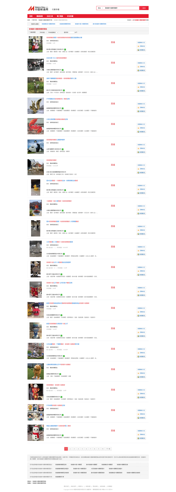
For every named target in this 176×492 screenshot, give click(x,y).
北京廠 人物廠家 (59, 242)
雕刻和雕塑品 (53, 61)
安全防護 (70, 16)
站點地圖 (88, 486)
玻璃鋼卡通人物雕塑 (76, 464)
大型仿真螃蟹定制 (57, 119)
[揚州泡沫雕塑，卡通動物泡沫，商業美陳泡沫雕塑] (35, 187)
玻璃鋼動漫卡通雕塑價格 (48, 24)
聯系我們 (73, 486)
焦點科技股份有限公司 (80, 489)
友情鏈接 (109, 486)
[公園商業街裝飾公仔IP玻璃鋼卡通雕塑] (36, 371)
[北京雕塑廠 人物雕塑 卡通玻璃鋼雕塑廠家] (36, 249)
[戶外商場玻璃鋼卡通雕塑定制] (36, 412)
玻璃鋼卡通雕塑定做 (122, 464)
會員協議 (102, 486)
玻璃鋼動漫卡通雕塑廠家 (115, 473)
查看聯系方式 (141, 42)
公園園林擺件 (55, 140)
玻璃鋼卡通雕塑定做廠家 (133, 473)
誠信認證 (33, 32)
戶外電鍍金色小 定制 (58, 99)
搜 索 (144, 8)
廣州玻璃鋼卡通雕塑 (91, 464)
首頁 (30, 16)
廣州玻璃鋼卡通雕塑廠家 (97, 473)
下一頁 (108, 449)
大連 (59, 201)
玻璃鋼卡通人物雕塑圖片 (80, 469)
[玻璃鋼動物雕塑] (36, 167)
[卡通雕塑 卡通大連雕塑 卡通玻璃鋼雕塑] (36, 208)
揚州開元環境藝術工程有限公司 (55, 49)
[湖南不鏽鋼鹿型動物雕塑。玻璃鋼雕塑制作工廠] (36, 85)
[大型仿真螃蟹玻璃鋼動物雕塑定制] (36, 126)
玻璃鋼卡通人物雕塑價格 (81, 24)
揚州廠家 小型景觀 (62, 221)
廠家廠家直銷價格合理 (64, 37)
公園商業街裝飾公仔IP (58, 364)
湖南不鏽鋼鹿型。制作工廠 (61, 78)
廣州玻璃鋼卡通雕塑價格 (99, 24)
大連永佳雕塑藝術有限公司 (53, 70)
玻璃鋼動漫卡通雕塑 (107, 464)
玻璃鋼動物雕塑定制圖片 (62, 469)
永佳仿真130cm (56, 58)
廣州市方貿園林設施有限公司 (54, 90)
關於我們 (66, 486)
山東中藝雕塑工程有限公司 (53, 149)
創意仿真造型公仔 (57, 324)
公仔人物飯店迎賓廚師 (58, 262)
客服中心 (80, 486)
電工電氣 (60, 16)
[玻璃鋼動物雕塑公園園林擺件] (36, 146)
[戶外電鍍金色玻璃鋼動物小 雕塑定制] (36, 105)
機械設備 (40, 16)
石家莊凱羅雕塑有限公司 (53, 315)
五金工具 (50, 16)
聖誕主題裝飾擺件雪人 (58, 426)
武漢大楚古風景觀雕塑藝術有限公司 (56, 172)
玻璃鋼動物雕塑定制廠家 (62, 473)
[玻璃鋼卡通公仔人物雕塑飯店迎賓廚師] (36, 269)
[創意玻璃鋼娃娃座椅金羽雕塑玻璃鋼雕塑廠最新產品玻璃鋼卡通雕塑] (36, 310)
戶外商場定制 (55, 405)
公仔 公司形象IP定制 (59, 283)
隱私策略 (95, 486)
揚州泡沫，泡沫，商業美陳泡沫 (62, 180)
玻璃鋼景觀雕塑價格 (65, 24)
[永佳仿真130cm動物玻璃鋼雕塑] (36, 65)
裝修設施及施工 (54, 41)
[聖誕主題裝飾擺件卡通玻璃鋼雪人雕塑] (36, 432)
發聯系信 (142, 46)
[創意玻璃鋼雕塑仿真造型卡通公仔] (36, 330)
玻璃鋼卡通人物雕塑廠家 (80, 473)
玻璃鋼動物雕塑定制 (60, 464)
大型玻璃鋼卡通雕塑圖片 (97, 469)
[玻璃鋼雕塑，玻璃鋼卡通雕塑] (36, 392)
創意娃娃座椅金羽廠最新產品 (67, 303)
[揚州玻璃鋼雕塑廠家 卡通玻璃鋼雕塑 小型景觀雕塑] (35, 228)
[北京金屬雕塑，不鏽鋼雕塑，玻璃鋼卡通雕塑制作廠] (36, 351)
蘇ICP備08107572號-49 (105, 489)
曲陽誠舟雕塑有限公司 (52, 374)
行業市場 (55, 9)
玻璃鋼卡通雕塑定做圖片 (115, 469)
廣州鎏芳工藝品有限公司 (53, 274)
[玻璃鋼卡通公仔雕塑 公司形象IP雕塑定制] (36, 289)
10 (102, 449)
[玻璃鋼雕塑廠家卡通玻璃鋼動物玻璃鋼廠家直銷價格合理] (36, 44)
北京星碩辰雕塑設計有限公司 (54, 254)
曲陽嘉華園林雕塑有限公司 (53, 108)
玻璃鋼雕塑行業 (59, 477)
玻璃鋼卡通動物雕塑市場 (45, 20)
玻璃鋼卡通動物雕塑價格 (39, 481)
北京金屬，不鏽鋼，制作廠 (62, 344)
